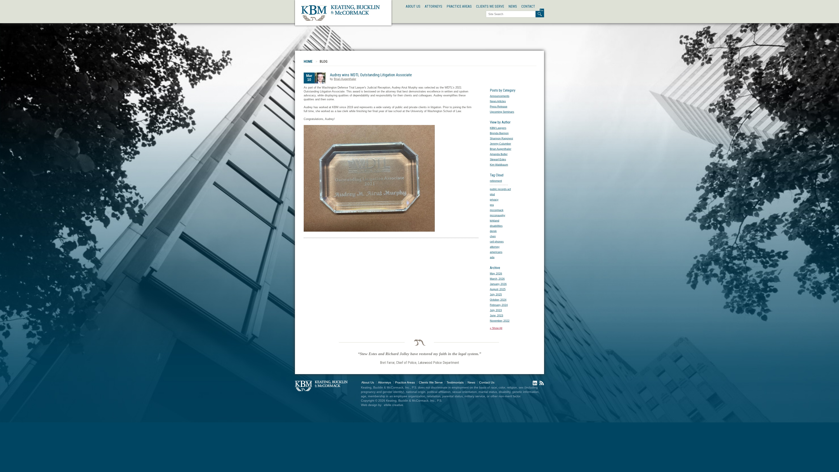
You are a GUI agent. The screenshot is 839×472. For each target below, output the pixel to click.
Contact (528, 6)
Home (308, 61)
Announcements (499, 96)
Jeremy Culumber (500, 143)
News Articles (498, 101)
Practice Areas (459, 6)
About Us (413, 6)
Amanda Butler (499, 154)
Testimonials (455, 382)
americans (496, 252)
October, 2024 (498, 299)
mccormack (496, 210)
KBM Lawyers (498, 128)
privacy (494, 199)
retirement (496, 180)
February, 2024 (499, 305)
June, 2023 (496, 315)
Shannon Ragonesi (501, 138)
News (512, 6)
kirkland (494, 220)
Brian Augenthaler (345, 79)
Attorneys (433, 6)
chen (493, 236)
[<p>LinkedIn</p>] (533, 384)
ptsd (492, 194)
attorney (494, 246)
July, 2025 (496, 294)
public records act (500, 189)
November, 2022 (500, 320)
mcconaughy (497, 215)
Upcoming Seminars (502, 111)
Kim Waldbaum (499, 164)
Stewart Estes (498, 159)
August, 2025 (498, 289)
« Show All (496, 328)
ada (492, 257)
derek (493, 231)
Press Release (498, 106)
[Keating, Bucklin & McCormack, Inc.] (340, 20)
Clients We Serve (490, 6)
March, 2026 (497, 278)
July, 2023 (496, 310)
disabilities (496, 225)
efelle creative (393, 405)
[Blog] (540, 384)
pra (492, 204)
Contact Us (486, 382)
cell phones (497, 241)
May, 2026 (496, 273)
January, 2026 (498, 284)
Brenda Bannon (499, 133)
